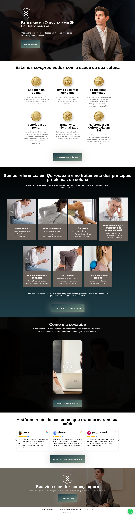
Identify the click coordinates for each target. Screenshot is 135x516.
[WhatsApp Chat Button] (130, 511)
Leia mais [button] (21, 448)
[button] (67, 367)
